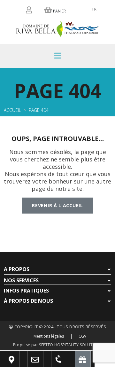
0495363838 (65, 362)
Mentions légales (49, 336)
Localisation (20, 362)
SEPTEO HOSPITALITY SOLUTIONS (70, 344)
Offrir (84, 362)
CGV (82, 336)
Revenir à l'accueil (57, 205)
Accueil (12, 110)
